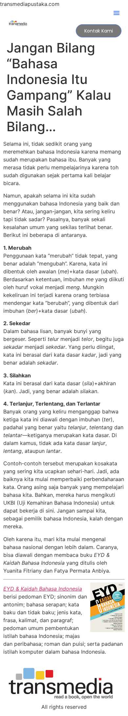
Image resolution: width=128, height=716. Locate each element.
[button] (116, 13)
